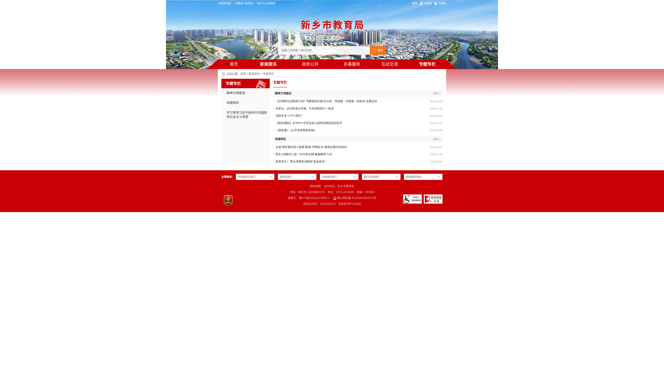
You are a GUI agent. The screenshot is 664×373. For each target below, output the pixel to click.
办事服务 (352, 64)
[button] (428, 3)
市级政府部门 (329, 176)
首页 (234, 64)
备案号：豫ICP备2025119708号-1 (309, 198)
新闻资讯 (268, 64)
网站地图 (315, 186)
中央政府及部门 (247, 176)
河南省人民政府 (244, 3)
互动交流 (389, 64)
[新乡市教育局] (332, 28)
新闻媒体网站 (413, 176)
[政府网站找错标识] (433, 199)
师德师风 (233, 103)
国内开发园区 (371, 176)
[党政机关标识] (228, 200)
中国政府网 (224, 3)
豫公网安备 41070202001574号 (356, 198)
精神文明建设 (236, 93)
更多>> (437, 93)
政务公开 (310, 64)
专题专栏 (427, 64)
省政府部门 (286, 176)
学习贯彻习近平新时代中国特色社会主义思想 (247, 115)
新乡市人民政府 (266, 3)
